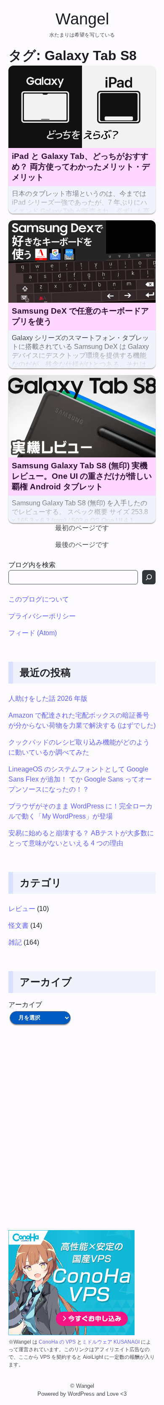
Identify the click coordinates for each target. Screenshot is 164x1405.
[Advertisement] (82, 1128)
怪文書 (18, 925)
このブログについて (38, 599)
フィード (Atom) (32, 632)
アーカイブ (25, 1004)
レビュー (21, 908)
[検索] (149, 577)
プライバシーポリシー (42, 616)
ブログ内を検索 (32, 564)
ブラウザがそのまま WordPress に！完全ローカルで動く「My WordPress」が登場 (80, 811)
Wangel (82, 19)
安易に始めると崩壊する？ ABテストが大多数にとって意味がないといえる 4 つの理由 (81, 838)
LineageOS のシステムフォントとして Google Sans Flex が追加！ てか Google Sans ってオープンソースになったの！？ (80, 779)
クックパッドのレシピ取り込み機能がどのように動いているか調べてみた (79, 747)
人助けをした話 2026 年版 (47, 698)
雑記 (15, 942)
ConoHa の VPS (57, 1342)
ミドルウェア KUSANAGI (111, 1342)
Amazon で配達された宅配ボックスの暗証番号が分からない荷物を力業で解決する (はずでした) (82, 720)
